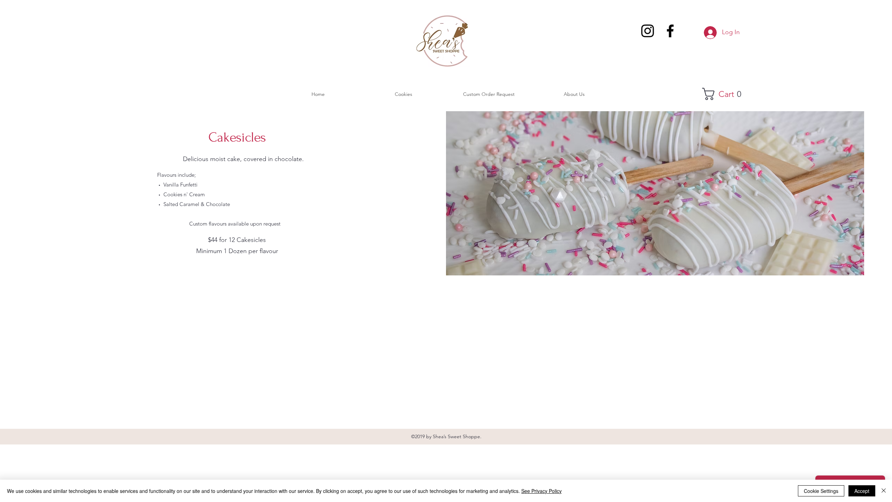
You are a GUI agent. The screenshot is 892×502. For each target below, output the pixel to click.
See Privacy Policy (541, 490)
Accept (861, 490)
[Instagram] (647, 30)
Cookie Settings (821, 490)
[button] (727, 94)
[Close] (883, 490)
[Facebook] (670, 30)
